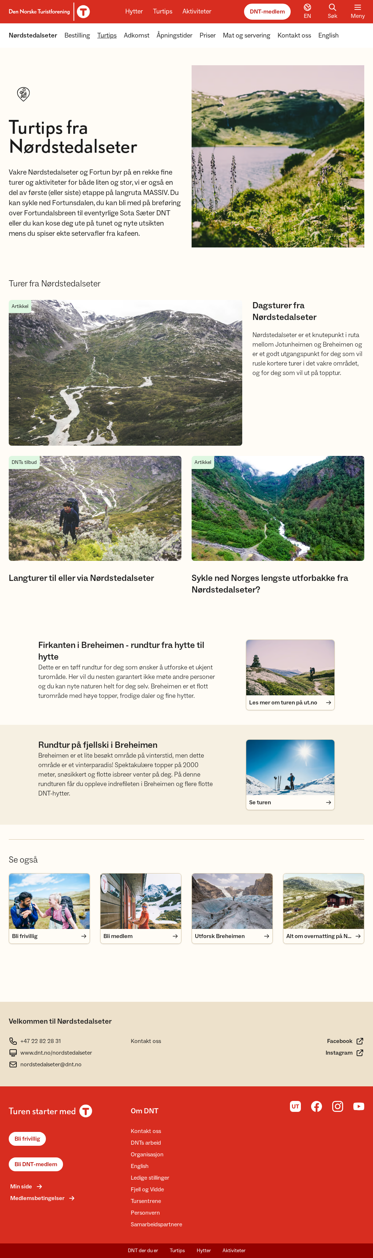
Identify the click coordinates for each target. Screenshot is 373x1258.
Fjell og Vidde (147, 1189)
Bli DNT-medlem (36, 1164)
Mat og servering (246, 35)
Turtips (162, 11)
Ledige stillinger (150, 1177)
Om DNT (144, 1111)
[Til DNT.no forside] (48, 12)
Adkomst (136, 35)
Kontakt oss (294, 35)
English (328, 35)
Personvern (145, 1212)
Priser (208, 35)
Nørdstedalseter (33, 35)
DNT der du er (143, 1250)
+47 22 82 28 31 (40, 1041)
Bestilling (77, 35)
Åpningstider (174, 35)
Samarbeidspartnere (156, 1224)
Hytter (134, 11)
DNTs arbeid (146, 1142)
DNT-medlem (267, 11)
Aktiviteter (196, 11)
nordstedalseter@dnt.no (51, 1064)
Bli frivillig (27, 1138)
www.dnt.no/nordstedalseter (56, 1052)
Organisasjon (147, 1154)
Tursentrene (146, 1201)
